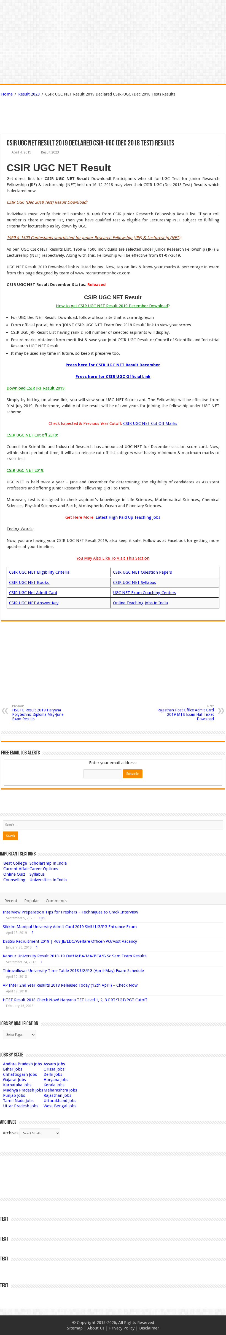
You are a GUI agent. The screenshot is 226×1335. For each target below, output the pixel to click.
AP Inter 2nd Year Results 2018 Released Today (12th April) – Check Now (70, 985)
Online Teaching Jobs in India (140, 602)
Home (7, 94)
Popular (31, 900)
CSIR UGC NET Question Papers (142, 572)
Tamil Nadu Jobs (18, 1100)
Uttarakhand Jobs (60, 1100)
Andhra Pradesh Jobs (22, 1063)
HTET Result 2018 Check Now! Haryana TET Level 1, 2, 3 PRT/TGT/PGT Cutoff (75, 999)
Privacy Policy (121, 1328)
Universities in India (48, 879)
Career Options (43, 868)
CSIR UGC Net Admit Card (33, 592)
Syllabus (37, 874)
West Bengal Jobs (60, 1105)
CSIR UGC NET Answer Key (33, 602)
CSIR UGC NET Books (29, 582)
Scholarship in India (48, 863)
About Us (95, 1328)
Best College (15, 863)
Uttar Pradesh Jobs (20, 1105)
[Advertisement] (84, 116)
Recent (10, 900)
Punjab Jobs (14, 1095)
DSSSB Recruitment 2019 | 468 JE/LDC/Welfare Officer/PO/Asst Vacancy (70, 941)
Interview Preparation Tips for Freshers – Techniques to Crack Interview (70, 912)
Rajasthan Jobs (57, 1095)
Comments (56, 900)
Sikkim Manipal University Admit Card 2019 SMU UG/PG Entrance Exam (70, 926)
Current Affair (16, 868)
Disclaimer (149, 1328)
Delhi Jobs (53, 1074)
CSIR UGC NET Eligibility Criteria (39, 572)
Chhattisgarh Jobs (20, 1074)
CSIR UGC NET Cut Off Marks (150, 423)
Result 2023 (29, 94)
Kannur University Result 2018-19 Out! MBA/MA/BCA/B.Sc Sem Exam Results (75, 955)
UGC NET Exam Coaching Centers (144, 592)
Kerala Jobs (54, 1084)
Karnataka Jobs (17, 1084)
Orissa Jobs (54, 1069)
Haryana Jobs (56, 1079)
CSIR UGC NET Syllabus (134, 582)
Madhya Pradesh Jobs (23, 1090)
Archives (10, 1132)
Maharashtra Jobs (60, 1090)
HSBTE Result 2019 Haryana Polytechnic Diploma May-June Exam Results (37, 712)
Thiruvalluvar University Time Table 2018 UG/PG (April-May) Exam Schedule (73, 970)
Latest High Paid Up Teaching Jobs (128, 517)
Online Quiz (14, 874)
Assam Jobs (54, 1063)
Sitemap (75, 1328)
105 (42, 918)
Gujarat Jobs (14, 1079)
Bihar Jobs (12, 1069)
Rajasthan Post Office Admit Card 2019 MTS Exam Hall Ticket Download (185, 712)
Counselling (14, 879)
